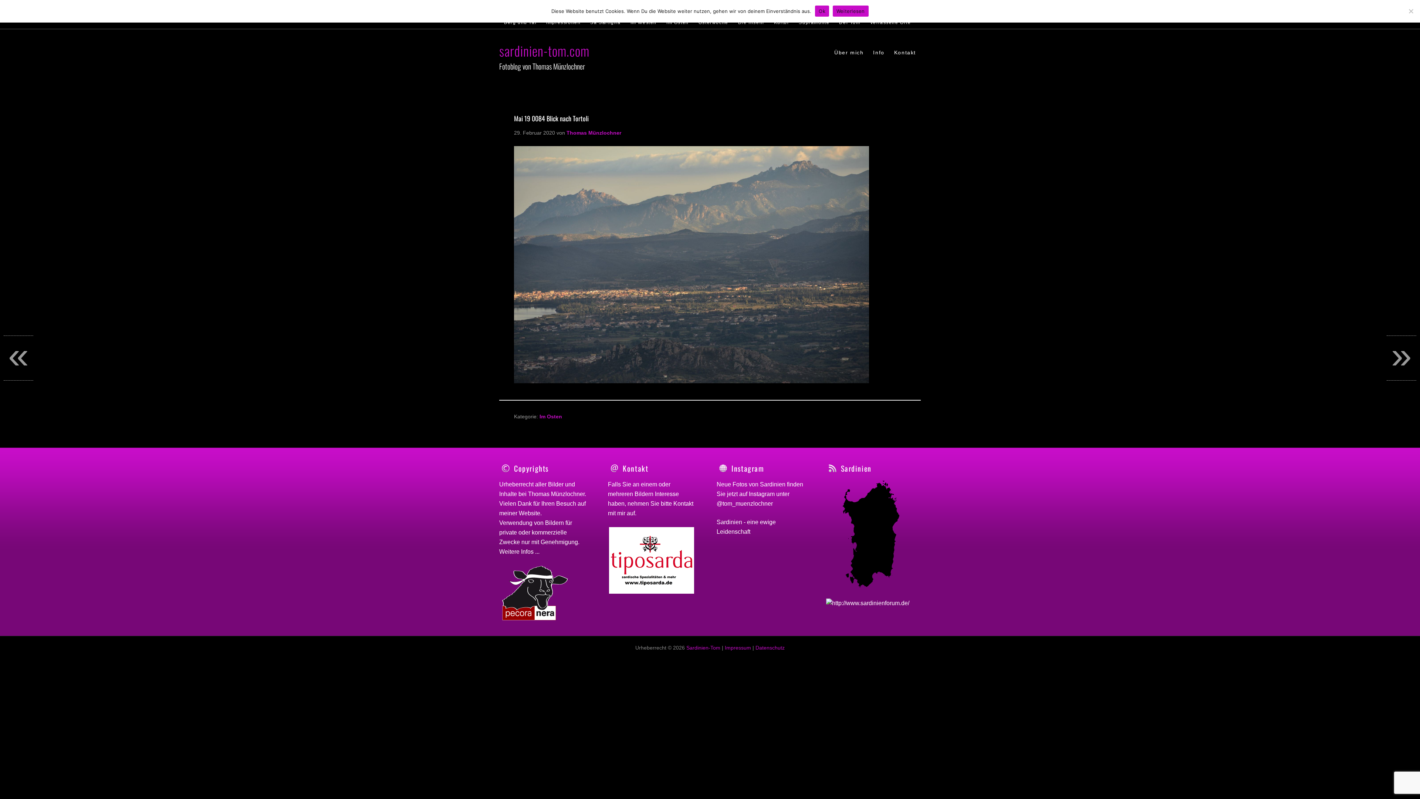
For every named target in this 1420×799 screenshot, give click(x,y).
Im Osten (551, 416)
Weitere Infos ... (519, 552)
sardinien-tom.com (544, 50)
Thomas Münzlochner (556, 494)
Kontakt (683, 503)
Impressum (738, 648)
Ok (822, 11)
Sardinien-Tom (703, 648)
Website (529, 513)
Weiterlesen (850, 11)
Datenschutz (770, 648)
